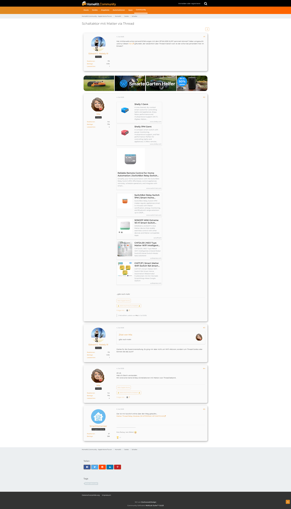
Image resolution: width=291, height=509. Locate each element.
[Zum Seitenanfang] (288, 502)
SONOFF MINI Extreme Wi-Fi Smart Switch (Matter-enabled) (146, 221)
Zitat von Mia (125, 334)
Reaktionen (91, 61)
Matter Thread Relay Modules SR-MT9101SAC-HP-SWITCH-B (140, 416)
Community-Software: (145, 505)
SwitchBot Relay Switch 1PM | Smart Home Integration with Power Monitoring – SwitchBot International (146, 196)
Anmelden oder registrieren (189, 4)
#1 (204, 37)
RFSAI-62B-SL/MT (91, 483)
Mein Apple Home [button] (124, 301)
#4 (204, 368)
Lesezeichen (91, 66)
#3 (204, 328)
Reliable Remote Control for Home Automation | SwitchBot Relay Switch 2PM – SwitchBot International (137, 174)
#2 (204, 97)
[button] (207, 29)
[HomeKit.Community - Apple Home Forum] (129, 3)
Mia (136, 315)
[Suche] (205, 3)
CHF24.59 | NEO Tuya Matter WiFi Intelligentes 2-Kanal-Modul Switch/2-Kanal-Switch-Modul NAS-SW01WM (147, 244)
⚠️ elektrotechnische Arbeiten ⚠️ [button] (129, 306)
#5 (204, 409)
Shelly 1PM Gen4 (143, 126)
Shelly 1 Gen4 (141, 104)
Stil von (145, 502)
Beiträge (90, 64)
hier (130, 44)
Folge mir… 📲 (122, 310)
